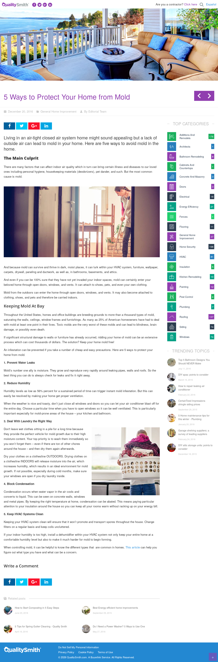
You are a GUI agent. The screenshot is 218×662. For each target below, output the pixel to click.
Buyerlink (96, 657)
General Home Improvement (58, 111)
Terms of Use (105, 652)
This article (133, 547)
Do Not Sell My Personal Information (78, 647)
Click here (190, 4)
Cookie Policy (86, 652)
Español (211, 4)
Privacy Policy (66, 652)
